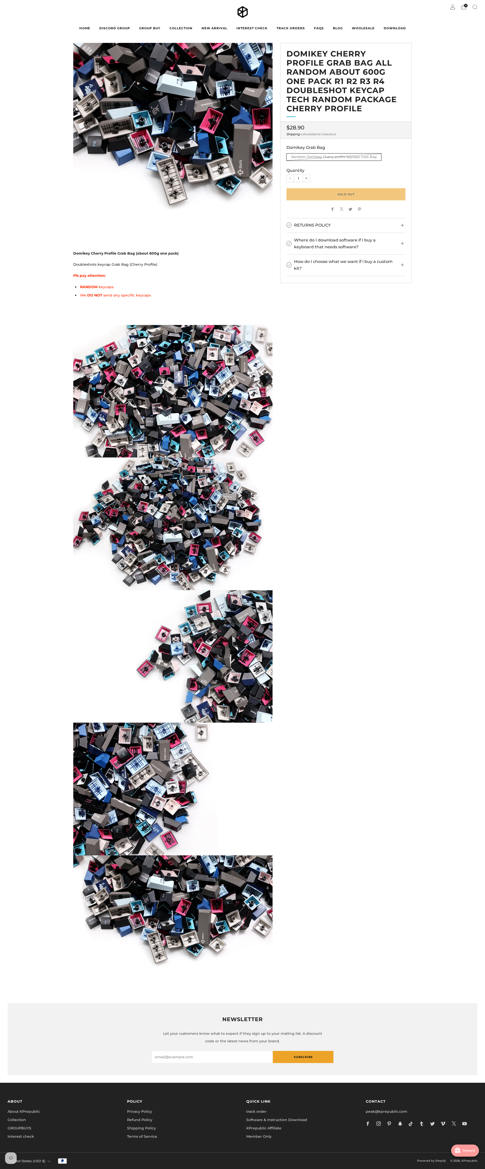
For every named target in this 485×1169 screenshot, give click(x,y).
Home (84, 28)
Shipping (293, 134)
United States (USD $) (27, 1161)
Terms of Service (142, 1136)
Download (395, 28)
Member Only (259, 1136)
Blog (338, 28)
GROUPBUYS (19, 1128)
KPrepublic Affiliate (263, 1128)
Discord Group (114, 28)
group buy (149, 28)
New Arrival (214, 28)
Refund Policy (139, 1120)
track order (256, 1111)
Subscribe (303, 1057)
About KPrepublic (24, 1111)
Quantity (295, 170)
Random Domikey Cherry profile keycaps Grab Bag (334, 157)
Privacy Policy (139, 1111)
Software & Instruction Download (276, 1120)
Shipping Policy (141, 1128)
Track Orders (291, 28)
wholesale (363, 28)
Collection (17, 1120)
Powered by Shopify (431, 1160)
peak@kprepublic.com (386, 1111)
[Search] (474, 7)
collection (180, 28)
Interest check (252, 28)
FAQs (319, 28)
